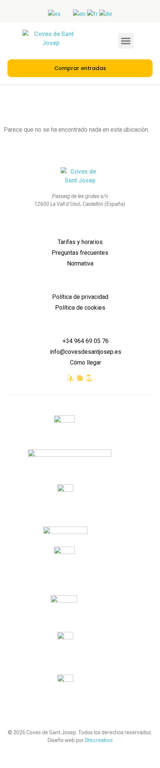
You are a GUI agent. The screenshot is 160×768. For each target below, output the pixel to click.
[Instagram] (80, 378)
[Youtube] (89, 378)
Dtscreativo (99, 740)
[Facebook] (71, 378)
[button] (126, 41)
